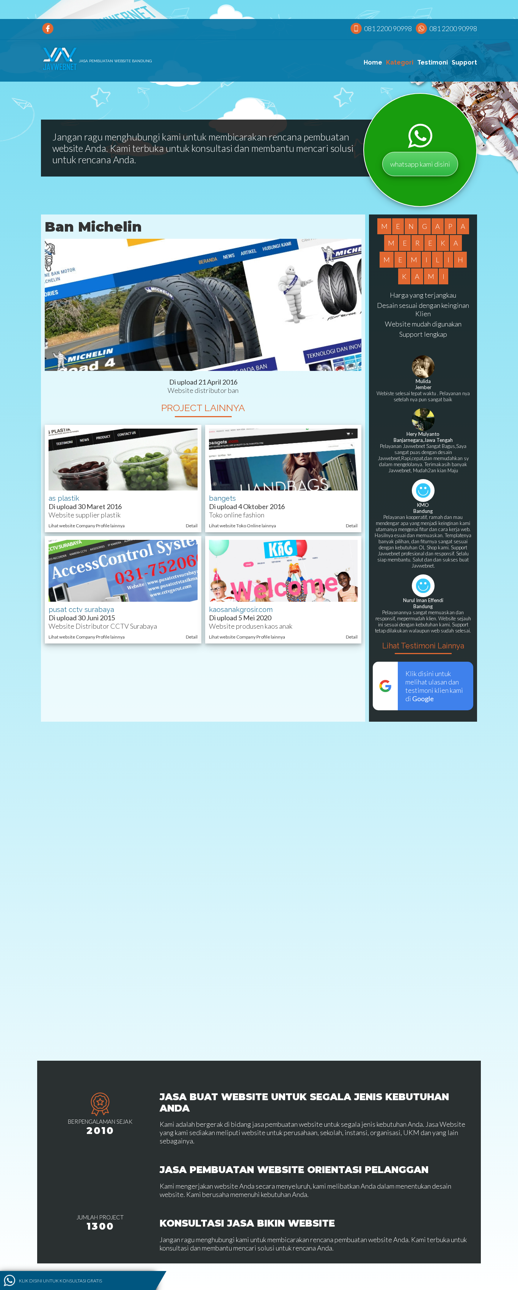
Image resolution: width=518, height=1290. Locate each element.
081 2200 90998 (388, 28)
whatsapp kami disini (420, 164)
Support (464, 62)
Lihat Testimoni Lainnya (423, 645)
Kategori (399, 62)
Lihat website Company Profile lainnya (87, 525)
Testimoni (432, 62)
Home (373, 62)
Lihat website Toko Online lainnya (242, 525)
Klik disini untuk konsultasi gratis (60, 1280)
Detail (192, 525)
